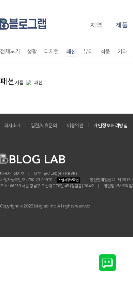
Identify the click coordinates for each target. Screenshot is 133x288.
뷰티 (88, 52)
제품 (122, 24)
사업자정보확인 (68, 180)
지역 (96, 24)
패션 (71, 52)
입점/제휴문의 (44, 126)
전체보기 (10, 51)
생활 (32, 52)
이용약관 (75, 126)
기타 (122, 52)
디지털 (51, 52)
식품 (105, 52)
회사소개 (12, 126)
